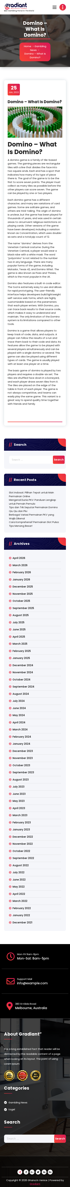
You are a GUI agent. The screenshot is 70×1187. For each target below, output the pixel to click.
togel (11, 1109)
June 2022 (19, 879)
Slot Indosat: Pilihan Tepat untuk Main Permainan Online (31, 494)
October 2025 (21, 601)
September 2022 (23, 858)
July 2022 (18, 872)
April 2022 (19, 894)
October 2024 (21, 679)
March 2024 (20, 729)
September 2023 (23, 772)
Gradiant (35, 1184)
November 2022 (23, 844)
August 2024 (21, 694)
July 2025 (18, 622)
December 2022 (23, 836)
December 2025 (23, 586)
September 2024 (23, 686)
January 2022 (21, 915)
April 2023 (19, 808)
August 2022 (21, 865)
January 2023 (21, 829)
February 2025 (22, 651)
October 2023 (21, 765)
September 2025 (23, 608)
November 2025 (23, 594)
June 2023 (19, 794)
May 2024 (19, 715)
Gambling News (17, 1102)
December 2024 (23, 665)
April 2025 (19, 636)
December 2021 (22, 922)
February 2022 (22, 908)
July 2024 (19, 701)
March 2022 (20, 901)
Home (27, 46)
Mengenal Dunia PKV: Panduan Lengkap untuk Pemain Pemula (32, 501)
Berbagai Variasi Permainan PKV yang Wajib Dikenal (31, 516)
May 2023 (19, 801)
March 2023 (20, 815)
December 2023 (23, 751)
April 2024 (19, 722)
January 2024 (21, 744)
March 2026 (20, 565)
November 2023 (23, 758)
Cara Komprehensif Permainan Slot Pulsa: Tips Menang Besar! (34, 524)
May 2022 (19, 886)
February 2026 (22, 572)
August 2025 (21, 615)
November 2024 (23, 672)
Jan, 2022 (14, 89)
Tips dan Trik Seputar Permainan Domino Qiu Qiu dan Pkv (33, 509)
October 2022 (21, 851)
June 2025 (19, 629)
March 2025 (20, 643)
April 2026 (19, 558)
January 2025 (21, 658)
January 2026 (21, 579)
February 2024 (22, 736)
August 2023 (21, 779)
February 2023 (22, 822)
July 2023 (18, 786)
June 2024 (19, 708)
